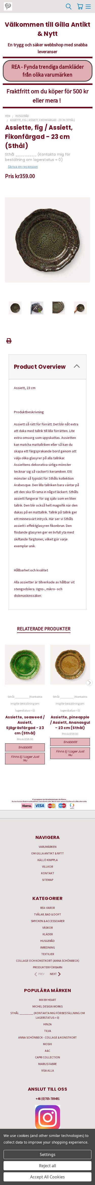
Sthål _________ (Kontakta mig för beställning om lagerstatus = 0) (47, 1015)
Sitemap (47, 880)
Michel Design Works (47, 1006)
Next (89, 682)
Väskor (47, 927)
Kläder (48, 934)
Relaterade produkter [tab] (43, 629)
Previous (6, 682)
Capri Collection (47, 1057)
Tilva (47, 1031)
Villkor (47, 866)
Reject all (47, 1165)
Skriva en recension (23, 166)
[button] (47, 1117)
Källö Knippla (47, 860)
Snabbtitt (25, 747)
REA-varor (47, 908)
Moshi (47, 1044)
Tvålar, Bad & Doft (47, 914)
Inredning (47, 947)
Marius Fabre (47, 1064)
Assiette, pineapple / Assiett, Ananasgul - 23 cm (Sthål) (70, 722)
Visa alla (47, 1070)
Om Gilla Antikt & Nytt (47, 853)
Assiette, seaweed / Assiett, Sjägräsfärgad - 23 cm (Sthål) (25, 725)
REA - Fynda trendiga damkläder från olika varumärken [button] (47, 70)
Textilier (47, 954)
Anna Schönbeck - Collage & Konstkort (47, 1037)
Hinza (47, 1024)
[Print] (8, 340)
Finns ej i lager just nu (25, 758)
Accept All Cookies (47, 1177)
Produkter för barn (47, 967)
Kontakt (47, 873)
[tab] (47, 366)
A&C (47, 1051)
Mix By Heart (47, 1000)
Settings (47, 1154)
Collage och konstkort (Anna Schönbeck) (47, 960)
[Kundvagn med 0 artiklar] (80, 6)
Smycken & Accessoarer (47, 921)
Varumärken (47, 847)
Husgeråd (47, 941)
